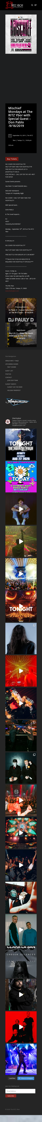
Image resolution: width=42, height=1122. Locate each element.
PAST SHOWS (11, 367)
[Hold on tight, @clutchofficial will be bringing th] (21, 1059)
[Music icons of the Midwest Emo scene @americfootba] (21, 1027)
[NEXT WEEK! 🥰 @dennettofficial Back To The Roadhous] (21, 509)
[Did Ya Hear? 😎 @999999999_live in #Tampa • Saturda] (21, 930)
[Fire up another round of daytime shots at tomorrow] (21, 573)
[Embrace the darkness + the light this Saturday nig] (21, 671)
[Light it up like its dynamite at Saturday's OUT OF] (21, 703)
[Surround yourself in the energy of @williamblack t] (21, 541)
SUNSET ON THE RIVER (14, 387)
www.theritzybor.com (12, 291)
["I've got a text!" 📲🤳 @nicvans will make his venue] (21, 800)
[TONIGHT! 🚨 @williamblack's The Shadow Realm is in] (21, 444)
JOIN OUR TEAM (12, 380)
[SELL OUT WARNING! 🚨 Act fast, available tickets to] (21, 735)
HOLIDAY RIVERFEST (14, 390)
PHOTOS (8, 374)
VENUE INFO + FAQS (12, 361)
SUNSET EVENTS (10, 384)
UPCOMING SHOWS (11, 364)
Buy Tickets (12, 159)
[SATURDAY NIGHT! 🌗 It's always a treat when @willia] (21, 832)
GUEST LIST (9, 371)
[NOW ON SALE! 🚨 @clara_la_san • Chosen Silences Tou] (21, 638)
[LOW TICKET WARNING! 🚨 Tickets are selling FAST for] (21, 897)
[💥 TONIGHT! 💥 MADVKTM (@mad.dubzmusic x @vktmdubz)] (21, 606)
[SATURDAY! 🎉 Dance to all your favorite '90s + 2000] (21, 865)
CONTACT (8, 377)
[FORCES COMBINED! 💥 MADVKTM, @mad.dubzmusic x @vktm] (21, 768)
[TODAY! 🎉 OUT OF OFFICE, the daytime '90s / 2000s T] (21, 476)
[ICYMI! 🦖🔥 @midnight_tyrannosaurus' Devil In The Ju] (21, 994)
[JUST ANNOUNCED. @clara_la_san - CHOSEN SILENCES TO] (21, 962)
